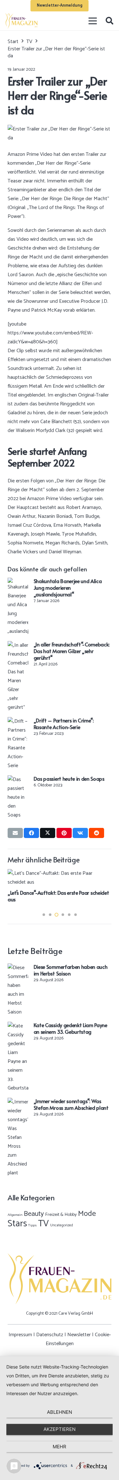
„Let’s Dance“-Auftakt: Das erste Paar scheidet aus (58, 896)
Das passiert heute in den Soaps (69, 778)
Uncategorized (61, 1225)
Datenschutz (49, 1335)
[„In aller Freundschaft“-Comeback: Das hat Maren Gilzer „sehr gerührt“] (18, 645)
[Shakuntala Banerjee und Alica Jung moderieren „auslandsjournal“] (18, 582)
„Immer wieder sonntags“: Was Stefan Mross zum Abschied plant (71, 1104)
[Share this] (31, 833)
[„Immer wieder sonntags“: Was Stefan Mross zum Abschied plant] (18, 1102)
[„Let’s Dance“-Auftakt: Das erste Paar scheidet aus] (59, 873)
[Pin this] (64, 833)
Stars (17, 1223)
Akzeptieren (59, 1429)
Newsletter (79, 1335)
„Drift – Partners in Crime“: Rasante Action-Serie (64, 723)
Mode (87, 1214)
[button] (109, 20)
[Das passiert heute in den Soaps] (18, 779)
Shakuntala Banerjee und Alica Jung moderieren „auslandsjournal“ (68, 587)
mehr (59, 1447)
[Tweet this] (47, 833)
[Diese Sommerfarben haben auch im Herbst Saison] (18, 967)
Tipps (32, 1225)
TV (43, 1223)
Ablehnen (59, 1412)
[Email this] (15, 833)
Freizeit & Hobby (61, 1214)
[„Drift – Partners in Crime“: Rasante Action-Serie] (18, 721)
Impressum (20, 1335)
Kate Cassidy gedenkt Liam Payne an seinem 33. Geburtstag (70, 1028)
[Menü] (93, 21)
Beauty (34, 1214)
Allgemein (15, 1215)
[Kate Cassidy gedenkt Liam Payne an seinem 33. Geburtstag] (18, 1026)
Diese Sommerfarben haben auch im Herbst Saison (71, 970)
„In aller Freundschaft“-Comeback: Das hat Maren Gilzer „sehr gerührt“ (71, 651)
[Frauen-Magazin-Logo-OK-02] (21, 21)
